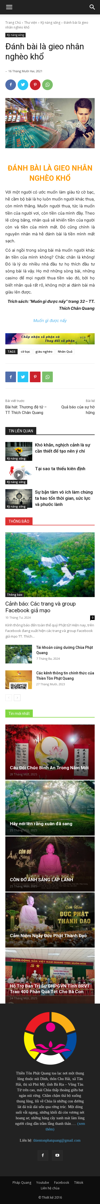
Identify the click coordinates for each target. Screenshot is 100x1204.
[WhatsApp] (47, 84)
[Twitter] (23, 84)
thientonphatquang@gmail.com (57, 1140)
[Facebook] (10, 84)
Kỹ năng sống (50, 22)
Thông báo (14, 595)
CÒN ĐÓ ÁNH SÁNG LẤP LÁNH (41, 879)
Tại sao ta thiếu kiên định (60, 468)
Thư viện (30, 22)
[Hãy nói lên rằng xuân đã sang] (50, 808)
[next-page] (17, 697)
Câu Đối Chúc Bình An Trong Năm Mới (49, 767)
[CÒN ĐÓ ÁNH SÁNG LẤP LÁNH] (50, 864)
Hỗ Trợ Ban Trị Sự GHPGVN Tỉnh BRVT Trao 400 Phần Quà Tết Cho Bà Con (50, 988)
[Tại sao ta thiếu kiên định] (18, 475)
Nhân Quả (65, 351)
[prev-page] (8, 697)
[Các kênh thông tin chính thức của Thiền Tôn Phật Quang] (18, 679)
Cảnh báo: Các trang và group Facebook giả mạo (40, 607)
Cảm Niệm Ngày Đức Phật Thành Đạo (48, 935)
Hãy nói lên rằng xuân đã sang (41, 823)
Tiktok (78, 1182)
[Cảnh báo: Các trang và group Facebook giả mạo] (50, 564)
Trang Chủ (13, 22)
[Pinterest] (35, 84)
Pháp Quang (22, 1182)
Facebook (61, 1182)
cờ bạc (25, 351)
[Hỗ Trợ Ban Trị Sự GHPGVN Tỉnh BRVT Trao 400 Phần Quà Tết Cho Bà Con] (50, 976)
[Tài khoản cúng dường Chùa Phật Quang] (18, 654)
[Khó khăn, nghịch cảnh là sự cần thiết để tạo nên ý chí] (18, 451)
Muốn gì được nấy (50, 320)
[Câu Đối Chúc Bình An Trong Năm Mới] (50, 752)
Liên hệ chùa (50, 1188)
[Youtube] (57, 1155)
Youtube (42, 1182)
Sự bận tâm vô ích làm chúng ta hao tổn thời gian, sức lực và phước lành (64, 498)
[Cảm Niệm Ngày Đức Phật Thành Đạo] (50, 920)
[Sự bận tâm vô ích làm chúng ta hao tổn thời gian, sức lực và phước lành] (18, 498)
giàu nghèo (44, 351)
